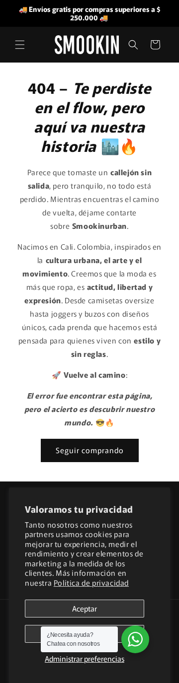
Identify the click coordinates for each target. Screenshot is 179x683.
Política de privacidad (91, 582)
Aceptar (84, 608)
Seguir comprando (90, 450)
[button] (20, 45)
